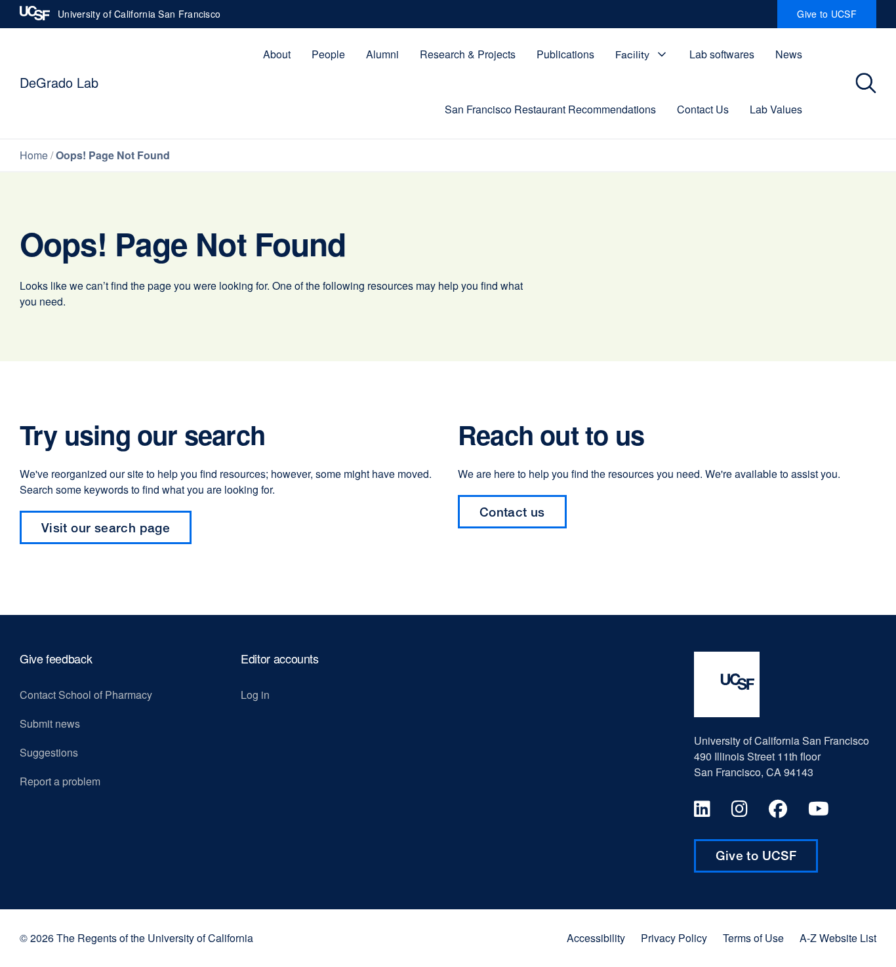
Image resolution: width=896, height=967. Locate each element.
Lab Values (776, 109)
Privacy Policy (674, 938)
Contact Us (703, 109)
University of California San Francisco (139, 17)
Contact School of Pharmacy (86, 694)
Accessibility (596, 938)
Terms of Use (753, 938)
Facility (632, 54)
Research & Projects (468, 54)
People (328, 54)
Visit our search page (105, 527)
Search (867, 83)
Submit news (50, 723)
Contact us (523, 516)
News (788, 54)
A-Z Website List (838, 938)
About (277, 54)
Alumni (382, 54)
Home (34, 155)
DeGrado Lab (59, 82)
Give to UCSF (836, 17)
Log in (255, 694)
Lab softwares (721, 54)
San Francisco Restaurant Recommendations (550, 109)
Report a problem (60, 781)
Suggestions (49, 752)
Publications (565, 54)
